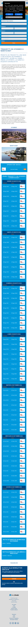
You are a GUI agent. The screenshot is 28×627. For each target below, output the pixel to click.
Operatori (14, 614)
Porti (14, 615)
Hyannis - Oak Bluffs (6, 543)
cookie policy (16, 11)
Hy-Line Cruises (14, 169)
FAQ (14, 605)
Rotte (14, 616)
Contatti (14, 607)
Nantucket (14, 145)
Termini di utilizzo (14, 609)
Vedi (25, 169)
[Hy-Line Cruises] (22, 186)
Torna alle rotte (14, 562)
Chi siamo (14, 604)
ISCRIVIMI (14, 578)
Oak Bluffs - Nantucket (7, 555)
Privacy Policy (14, 600)
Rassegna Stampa (14, 619)
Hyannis (14, 127)
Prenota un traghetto (14, 618)
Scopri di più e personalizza (14, 17)
